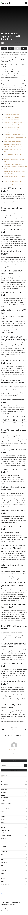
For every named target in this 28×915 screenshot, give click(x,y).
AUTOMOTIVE (4, 784)
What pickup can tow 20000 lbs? (12, 127)
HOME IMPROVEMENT (6, 835)
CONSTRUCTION (5, 797)
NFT (2, 857)
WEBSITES (3, 881)
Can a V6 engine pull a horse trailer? (13, 144)
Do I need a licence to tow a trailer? (13, 154)
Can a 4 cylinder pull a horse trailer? (13, 146)
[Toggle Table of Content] (2, 110)
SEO (2, 865)
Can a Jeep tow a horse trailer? (12, 119)
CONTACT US (11, 904)
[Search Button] (25, 765)
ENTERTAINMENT (5, 808)
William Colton (9, 43)
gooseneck (19, 75)
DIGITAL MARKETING (6, 803)
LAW (2, 843)
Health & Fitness (5, 830)
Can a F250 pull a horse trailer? (12, 179)
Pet (2, 859)
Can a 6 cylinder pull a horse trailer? (13, 149)
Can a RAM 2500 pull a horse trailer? (13, 173)
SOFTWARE (4, 870)
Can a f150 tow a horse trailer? (12, 117)
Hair (2, 824)
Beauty (3, 787)
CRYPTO (3, 800)
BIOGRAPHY (4, 789)
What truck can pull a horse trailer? (13, 164)
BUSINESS (3, 792)
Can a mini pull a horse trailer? (12, 157)
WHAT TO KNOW (5, 884)
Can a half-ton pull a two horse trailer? (14, 122)
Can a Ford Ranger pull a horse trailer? (14, 184)
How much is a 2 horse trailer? (12, 124)
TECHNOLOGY (4, 876)
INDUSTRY (3, 838)
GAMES (3, 822)
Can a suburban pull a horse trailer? (13, 181)
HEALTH (3, 827)
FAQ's (2, 811)
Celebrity (3, 795)
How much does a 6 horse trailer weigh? (14, 134)
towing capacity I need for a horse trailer (13, 721)
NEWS (2, 854)
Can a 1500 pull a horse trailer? (12, 112)
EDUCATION (4, 806)
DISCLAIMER (4, 904)
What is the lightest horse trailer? (13, 141)
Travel (3, 878)
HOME (2, 832)
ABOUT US (8, 902)
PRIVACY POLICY (16, 902)
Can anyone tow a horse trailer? (12, 114)
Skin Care (3, 868)
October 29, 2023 (19, 43)
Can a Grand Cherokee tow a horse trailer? (15, 176)
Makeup (3, 849)
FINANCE (3, 816)
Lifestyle (3, 846)
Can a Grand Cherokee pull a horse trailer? (15, 171)
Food (2, 819)
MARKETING (4, 851)
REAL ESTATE (4, 862)
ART (2, 781)
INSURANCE (4, 841)
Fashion (3, 814)
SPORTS (3, 873)
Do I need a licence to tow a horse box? (14, 152)
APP (2, 779)
